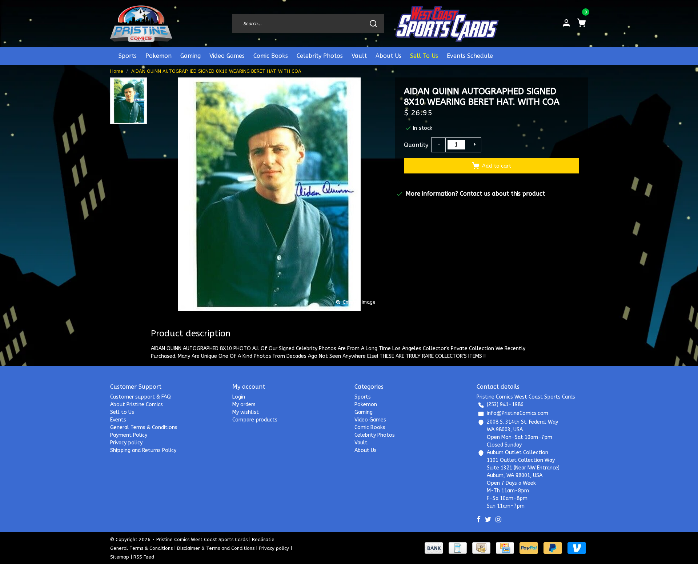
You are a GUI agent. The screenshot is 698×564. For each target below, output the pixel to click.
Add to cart (496, 166)
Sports (128, 55)
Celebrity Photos (320, 55)
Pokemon (158, 55)
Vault (359, 55)
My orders (244, 404)
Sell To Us (424, 55)
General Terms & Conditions (143, 427)
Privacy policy (126, 443)
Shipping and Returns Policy (143, 450)
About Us (388, 55)
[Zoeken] (373, 23)
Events (118, 420)
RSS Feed (143, 557)
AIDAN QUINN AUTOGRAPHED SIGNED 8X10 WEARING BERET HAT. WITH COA (216, 71)
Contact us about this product (502, 193)
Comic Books (270, 55)
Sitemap (119, 557)
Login (238, 397)
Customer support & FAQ (140, 397)
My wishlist (245, 412)
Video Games (227, 55)
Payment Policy (128, 435)
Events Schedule (470, 55)
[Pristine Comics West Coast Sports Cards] (141, 23)
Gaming (190, 55)
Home (116, 71)
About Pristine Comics (136, 404)
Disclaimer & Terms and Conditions (215, 548)
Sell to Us (122, 412)
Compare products (254, 420)
